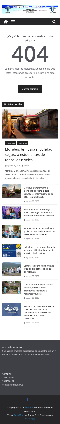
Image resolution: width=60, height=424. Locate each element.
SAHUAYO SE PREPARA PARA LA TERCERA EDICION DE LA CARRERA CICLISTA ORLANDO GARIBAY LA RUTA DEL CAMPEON (39, 312)
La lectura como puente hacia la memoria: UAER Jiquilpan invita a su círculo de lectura (39, 250)
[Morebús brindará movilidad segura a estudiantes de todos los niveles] (30, 124)
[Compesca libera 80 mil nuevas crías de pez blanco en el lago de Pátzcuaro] (11, 271)
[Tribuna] (5, 21)
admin (26, 165)
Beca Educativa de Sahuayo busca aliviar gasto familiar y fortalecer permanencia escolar (39, 212)
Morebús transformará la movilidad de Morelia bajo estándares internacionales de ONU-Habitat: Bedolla (38, 192)
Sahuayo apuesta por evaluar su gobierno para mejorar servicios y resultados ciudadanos (39, 231)
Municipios (22, 143)
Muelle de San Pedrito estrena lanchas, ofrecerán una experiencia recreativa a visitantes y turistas (38, 289)
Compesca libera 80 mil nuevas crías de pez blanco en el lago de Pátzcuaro (39, 268)
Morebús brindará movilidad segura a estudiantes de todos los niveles (28, 154)
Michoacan (10, 143)
